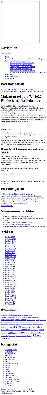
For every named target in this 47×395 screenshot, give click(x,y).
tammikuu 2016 (10, 284)
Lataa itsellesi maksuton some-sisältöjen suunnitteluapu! (24, 59)
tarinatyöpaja (4, 332)
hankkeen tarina (7, 319)
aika (2, 315)
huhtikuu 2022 (10, 253)
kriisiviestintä (4, 322)
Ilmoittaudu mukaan (8, 174)
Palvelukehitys (10, 357)
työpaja (22, 332)
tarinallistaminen (15, 330)
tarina (8, 329)
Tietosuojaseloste (7, 206)
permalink (4, 183)
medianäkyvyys (20, 324)
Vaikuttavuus (22, 181)
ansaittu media (7, 315)
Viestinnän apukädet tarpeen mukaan (22, 71)
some (31, 327)
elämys (31, 315)
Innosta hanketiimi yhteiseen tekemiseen (19, 216)
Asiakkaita (9, 352)
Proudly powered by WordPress (12, 391)
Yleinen (30, 181)
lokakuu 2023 (10, 247)
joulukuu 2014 (10, 300)
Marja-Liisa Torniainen (26, 106)
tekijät (11, 332)
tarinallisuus (25, 329)
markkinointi (12, 324)
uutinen (27, 332)
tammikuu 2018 (10, 276)
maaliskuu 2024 (10, 245)
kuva (9, 322)
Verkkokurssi (9, 377)
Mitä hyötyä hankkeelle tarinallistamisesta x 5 (17, 89)
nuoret (38, 324)
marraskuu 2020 (10, 266)
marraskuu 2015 (10, 286)
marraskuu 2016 (10, 280)
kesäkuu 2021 (10, 263)
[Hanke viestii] (20, 42)
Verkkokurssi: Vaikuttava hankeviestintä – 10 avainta (28, 73)
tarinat (41, 329)
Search (3, 389)
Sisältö (7, 361)
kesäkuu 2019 (10, 270)
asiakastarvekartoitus (19, 315)
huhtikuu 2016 (10, 282)
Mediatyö (8, 356)
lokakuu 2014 (10, 304)
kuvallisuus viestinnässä (17, 322)
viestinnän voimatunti (12, 379)
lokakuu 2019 (10, 268)
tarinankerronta (34, 330)
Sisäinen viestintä (11, 359)
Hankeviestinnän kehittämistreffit (21, 65)
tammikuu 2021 (10, 264)
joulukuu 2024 (10, 243)
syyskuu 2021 (10, 259)
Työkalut (8, 371)
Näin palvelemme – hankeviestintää (17, 61)
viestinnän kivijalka (6, 336)
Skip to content (6, 53)
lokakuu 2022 (10, 251)
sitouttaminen (24, 327)
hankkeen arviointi (34, 317)
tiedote (17, 332)
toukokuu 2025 (10, 239)
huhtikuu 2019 (10, 272)
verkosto (43, 332)
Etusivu (7, 57)
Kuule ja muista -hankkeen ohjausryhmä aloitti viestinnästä (22, 91)
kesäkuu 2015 (10, 292)
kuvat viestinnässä (27, 322)
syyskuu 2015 (10, 290)
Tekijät (7, 369)
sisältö (17, 326)
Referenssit (9, 75)
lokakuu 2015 (10, 288)
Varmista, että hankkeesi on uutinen (17, 224)
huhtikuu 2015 (10, 294)
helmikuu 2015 (10, 296)
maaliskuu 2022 (10, 255)
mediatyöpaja (32, 324)
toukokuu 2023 (10, 249)
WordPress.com (6, 393)
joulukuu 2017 (10, 278)
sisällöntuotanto (8, 327)
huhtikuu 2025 (10, 241)
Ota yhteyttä (9, 78)
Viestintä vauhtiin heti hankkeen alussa (18, 222)
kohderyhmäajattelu (41, 320)
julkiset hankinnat (30, 320)
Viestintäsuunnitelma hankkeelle (21, 69)
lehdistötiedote (4, 324)
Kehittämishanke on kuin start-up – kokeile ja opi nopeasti (25, 226)
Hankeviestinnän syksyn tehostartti (22, 63)
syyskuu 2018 (10, 274)
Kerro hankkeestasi (11, 76)
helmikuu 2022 (10, 257)
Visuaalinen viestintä (12, 381)
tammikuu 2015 (10, 298)
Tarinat (7, 365)
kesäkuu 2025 (10, 237)
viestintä (13, 336)
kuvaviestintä (36, 322)
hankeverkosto (22, 317)
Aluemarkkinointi (11, 350)
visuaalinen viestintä (21, 336)
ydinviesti (28, 336)
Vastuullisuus (9, 375)
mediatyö (26, 324)
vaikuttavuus (35, 332)
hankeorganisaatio (8, 317)
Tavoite (7, 367)
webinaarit (8, 383)
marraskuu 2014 (10, 302)
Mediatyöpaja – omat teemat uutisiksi (22, 67)
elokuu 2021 (9, 261)
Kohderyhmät (10, 354)
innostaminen (20, 319)
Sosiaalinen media (11, 363)
